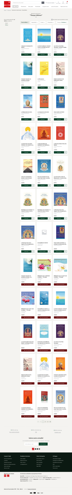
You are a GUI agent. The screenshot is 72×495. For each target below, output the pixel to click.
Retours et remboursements (9, 464)
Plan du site (55, 468)
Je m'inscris (43, 444)
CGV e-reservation (56, 466)
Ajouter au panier (43, 251)
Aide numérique (7, 466)
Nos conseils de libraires (14, 432)
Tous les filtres (24, 22)
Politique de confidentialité (58, 460)
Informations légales (57, 458)
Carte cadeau (22, 458)
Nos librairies (39, 460)
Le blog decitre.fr (23, 464)
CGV (53, 464)
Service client (6, 468)
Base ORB (39, 466)
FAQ (36, 432)
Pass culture (22, 462)
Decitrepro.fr (39, 464)
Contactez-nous (58, 432)
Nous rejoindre (39, 462)
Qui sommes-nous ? (40, 458)
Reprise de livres (23, 460)
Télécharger (26, 54)
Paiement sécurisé (7, 462)
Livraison (6, 460)
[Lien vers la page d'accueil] (7, 4)
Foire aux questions (8, 458)
